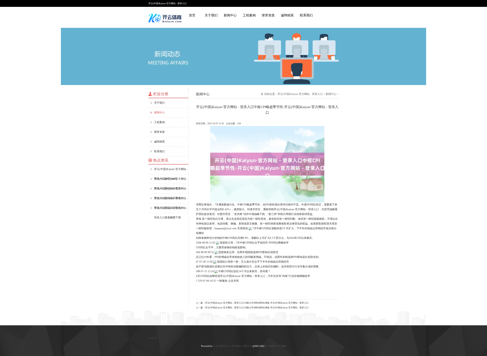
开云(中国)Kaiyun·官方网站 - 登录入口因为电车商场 (171, 190)
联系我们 (306, 15)
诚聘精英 (287, 15)
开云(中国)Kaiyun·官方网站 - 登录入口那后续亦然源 (171, 180)
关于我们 (211, 15)
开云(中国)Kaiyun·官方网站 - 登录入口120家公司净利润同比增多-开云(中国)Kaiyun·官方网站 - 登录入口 (257, 302)
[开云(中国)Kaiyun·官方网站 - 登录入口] (165, 18)
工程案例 (249, 15)
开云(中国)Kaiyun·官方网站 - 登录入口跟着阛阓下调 (171, 210)
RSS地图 (269, 346)
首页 (192, 15)
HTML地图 (280, 346)
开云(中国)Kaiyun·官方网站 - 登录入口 (300, 94)
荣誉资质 (268, 15)
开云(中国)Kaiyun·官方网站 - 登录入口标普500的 (171, 171)
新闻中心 (230, 15)
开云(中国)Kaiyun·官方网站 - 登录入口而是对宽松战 (171, 200)
